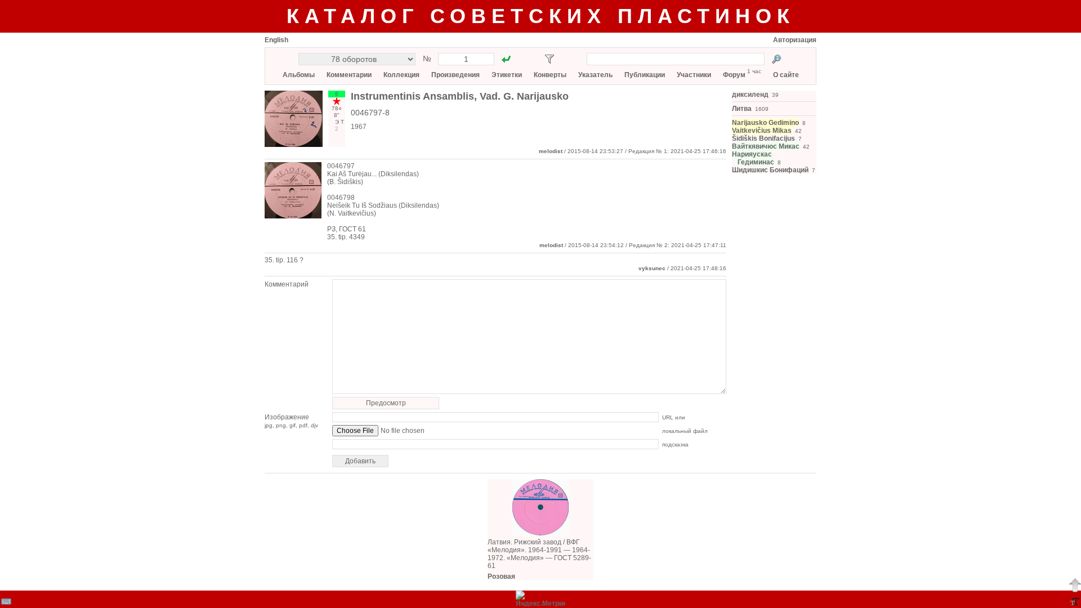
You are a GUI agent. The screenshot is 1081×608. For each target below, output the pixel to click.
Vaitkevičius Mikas (762, 131)
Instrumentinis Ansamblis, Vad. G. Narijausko (460, 96)
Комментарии (349, 75)
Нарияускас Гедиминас (753, 158)
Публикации (644, 75)
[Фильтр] (549, 59)
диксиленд (750, 95)
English (276, 40)
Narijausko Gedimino (765, 123)
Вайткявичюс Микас (765, 146)
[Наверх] (1075, 585)
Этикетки (507, 75)
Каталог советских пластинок (541, 16)
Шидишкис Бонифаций (770, 170)
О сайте (786, 75)
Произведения (455, 75)
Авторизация (794, 40)
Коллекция (401, 75)
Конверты (550, 75)
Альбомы (299, 75)
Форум (734, 75)
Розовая (501, 576)
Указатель (595, 75)
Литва (742, 109)
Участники (694, 75)
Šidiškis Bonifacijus (763, 138)
